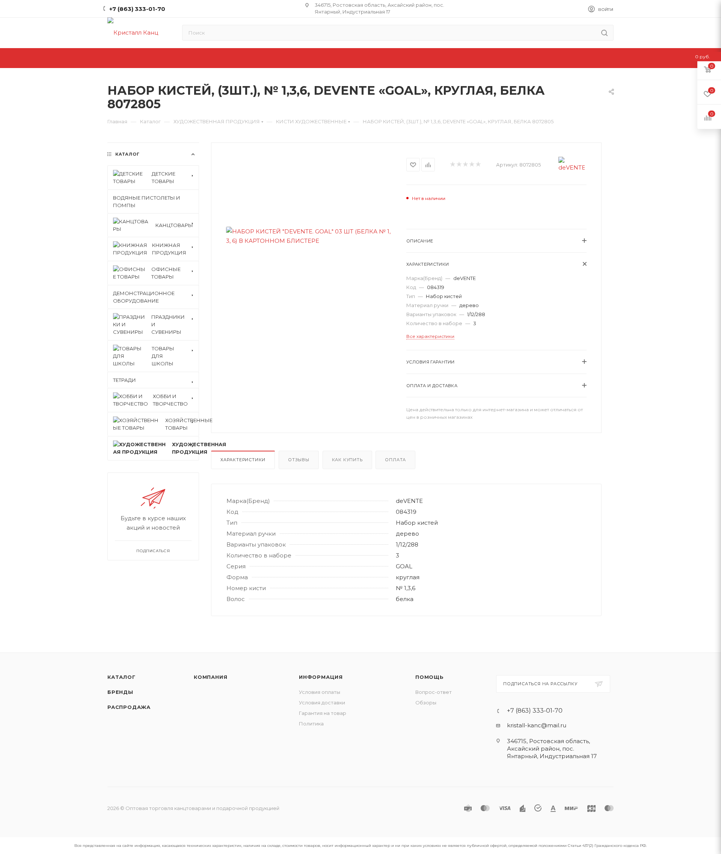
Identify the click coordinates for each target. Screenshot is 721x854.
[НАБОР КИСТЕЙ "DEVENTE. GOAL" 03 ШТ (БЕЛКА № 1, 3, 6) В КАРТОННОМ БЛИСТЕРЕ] (309, 236)
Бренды (120, 692)
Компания (210, 677)
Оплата (395, 459)
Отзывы (298, 459)
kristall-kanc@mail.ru (536, 725)
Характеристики (242, 459)
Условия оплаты (319, 692)
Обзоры (425, 703)
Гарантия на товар (322, 713)
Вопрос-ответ (433, 692)
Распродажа (129, 707)
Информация (321, 677)
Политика (311, 724)
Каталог (121, 677)
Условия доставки (322, 703)
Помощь (429, 677)
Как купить (347, 459)
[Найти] (604, 33)
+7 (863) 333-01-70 (137, 8)
